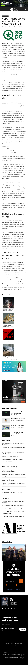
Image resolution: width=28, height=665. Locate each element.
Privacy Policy (18, 589)
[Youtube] (15, 608)
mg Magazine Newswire (8, 26)
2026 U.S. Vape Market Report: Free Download (17, 426)
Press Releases (5, 16)
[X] (12, 608)
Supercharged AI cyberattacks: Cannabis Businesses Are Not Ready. (12, 470)
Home (2, 12)
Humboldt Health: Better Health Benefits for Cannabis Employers (18, 413)
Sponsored (6, 440)
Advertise (7, 643)
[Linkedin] (9, 608)
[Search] (26, 9)
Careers (12, 643)
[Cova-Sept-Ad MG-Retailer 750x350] (14, 366)
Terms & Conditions (10, 645)
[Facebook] (2, 608)
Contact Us (12, 648)
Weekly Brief (11, 585)
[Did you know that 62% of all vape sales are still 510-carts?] (6, 420)
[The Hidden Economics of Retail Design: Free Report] (6, 434)
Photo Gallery (7, 542)
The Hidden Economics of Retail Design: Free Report (17, 434)
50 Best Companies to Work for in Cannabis (13, 505)
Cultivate (20, 585)
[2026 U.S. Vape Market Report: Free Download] (6, 427)
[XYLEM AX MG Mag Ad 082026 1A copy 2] (14, 391)
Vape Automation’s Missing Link (10, 456)
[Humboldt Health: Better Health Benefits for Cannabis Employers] (6, 413)
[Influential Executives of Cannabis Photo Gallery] (14, 552)
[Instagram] (5, 608)
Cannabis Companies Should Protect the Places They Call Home (12, 479)
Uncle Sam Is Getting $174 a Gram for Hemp (13, 508)
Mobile (17, 648)
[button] (2, 9)
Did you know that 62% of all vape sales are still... (18, 419)
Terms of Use (11, 589)
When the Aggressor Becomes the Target (12, 492)
